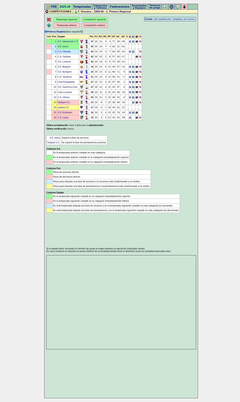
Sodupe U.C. (64, 102)
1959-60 (99, 11)
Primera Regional (120, 11)
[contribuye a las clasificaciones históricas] (81, 31)
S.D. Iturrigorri (65, 71)
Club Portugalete (66, 82)
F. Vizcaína (84, 11)
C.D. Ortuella (64, 51)
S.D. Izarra (63, 46)
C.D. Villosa (64, 97)
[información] (46, 31)
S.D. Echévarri (65, 112)
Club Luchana (65, 92)
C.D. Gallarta (64, 56)
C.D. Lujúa (63, 117)
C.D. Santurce (65, 77)
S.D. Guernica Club (67, 87)
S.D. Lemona (64, 61)
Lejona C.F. (63, 107)
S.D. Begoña (64, 66)
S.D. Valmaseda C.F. (68, 41)
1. (107, 11)
